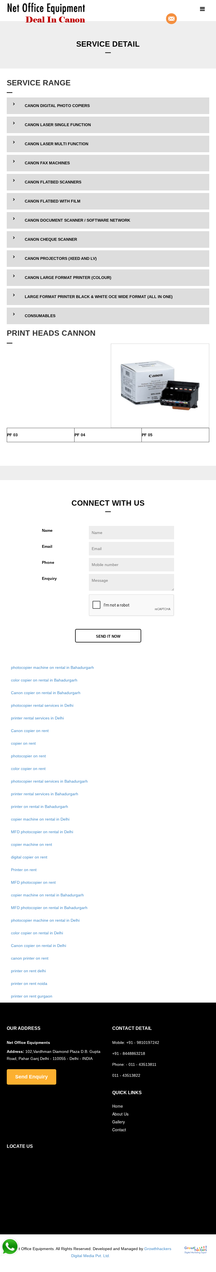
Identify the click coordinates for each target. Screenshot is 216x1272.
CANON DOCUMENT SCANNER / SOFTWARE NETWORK (77, 220)
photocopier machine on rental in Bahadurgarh (52, 667)
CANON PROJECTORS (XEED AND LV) (61, 258)
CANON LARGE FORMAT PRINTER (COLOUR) (68, 277)
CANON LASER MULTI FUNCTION (56, 144)
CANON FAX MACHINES (47, 163)
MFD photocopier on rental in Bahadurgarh (49, 907)
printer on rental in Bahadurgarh (39, 806)
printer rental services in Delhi (37, 718)
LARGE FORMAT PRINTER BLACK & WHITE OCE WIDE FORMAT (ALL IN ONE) (99, 296)
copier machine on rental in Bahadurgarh (47, 895)
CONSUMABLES (40, 316)
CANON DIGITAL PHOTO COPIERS (57, 105)
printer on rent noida (29, 983)
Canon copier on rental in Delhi (38, 945)
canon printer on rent (29, 958)
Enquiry (49, 578)
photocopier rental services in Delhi (42, 705)
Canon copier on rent (30, 730)
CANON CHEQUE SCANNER (51, 239)
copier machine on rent (31, 844)
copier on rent (23, 743)
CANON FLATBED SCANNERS (53, 182)
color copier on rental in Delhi (37, 933)
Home (117, 1106)
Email (47, 546)
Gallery (118, 1122)
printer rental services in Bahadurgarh (44, 794)
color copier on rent (28, 768)
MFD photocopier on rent (33, 882)
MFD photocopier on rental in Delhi (42, 832)
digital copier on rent (29, 857)
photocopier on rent (28, 756)
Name (47, 530)
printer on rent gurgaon (31, 996)
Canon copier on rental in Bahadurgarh (45, 692)
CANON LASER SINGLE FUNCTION (58, 124)
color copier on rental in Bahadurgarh (44, 680)
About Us (120, 1114)
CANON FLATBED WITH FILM (52, 201)
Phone (48, 562)
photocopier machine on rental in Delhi (45, 920)
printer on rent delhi (28, 971)
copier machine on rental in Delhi (40, 819)
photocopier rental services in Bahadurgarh (49, 781)
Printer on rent (24, 869)
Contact (119, 1129)
